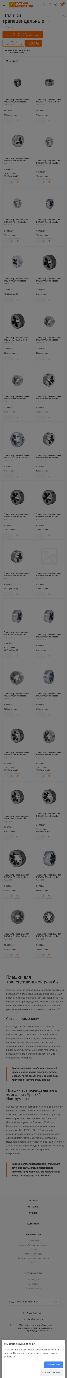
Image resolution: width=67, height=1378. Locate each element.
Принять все (54, 1364)
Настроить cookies (51, 1372)
